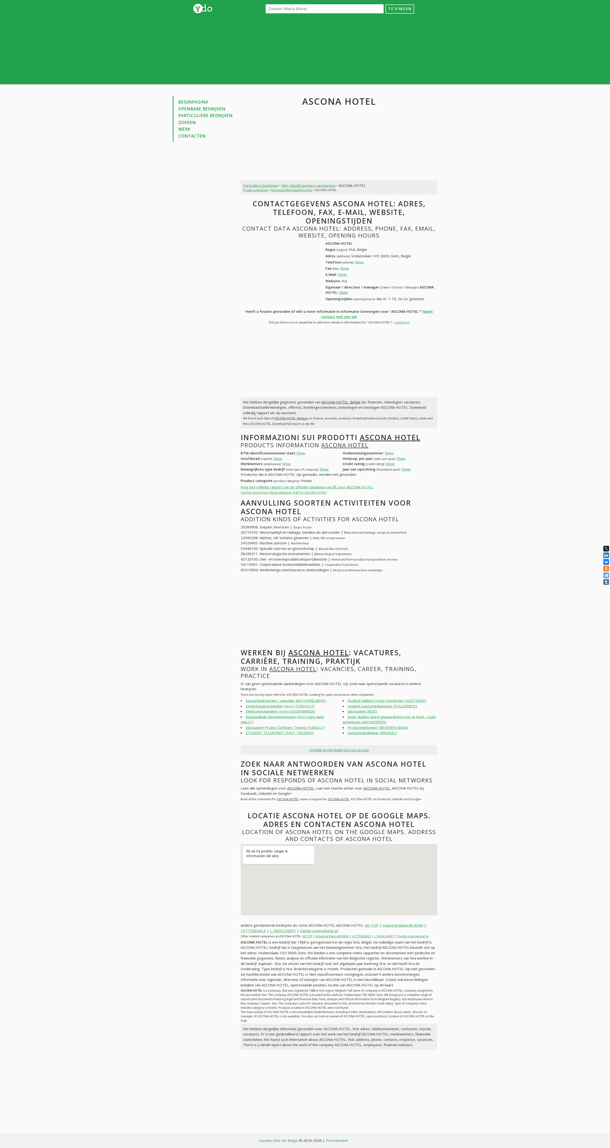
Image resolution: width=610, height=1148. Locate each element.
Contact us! (401, 322)
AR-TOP (371, 925)
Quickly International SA (319, 930)
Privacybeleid (337, 1140)
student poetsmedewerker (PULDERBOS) (382, 706)
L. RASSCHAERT (283, 930)
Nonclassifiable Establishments (291, 190)
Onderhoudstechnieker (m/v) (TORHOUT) (280, 706)
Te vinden (400, 8)
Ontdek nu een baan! (339, 749)
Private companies (255, 190)
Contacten (192, 136)
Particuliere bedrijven (205, 115)
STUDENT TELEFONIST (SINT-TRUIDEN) (280, 732)
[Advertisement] (339, 48)
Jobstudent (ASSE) (362, 711)
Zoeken (187, 122)
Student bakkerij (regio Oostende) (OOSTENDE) (387, 700)
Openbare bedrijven (201, 109)
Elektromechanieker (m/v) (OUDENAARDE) (280, 711)
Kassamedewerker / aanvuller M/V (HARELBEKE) (286, 700)
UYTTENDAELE (253, 930)
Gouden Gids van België (278, 1140)
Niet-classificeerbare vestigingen (308, 185)
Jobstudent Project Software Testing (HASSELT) (285, 727)
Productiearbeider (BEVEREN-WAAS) (378, 727)
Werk (184, 129)
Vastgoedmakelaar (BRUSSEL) (372, 732)
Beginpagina (193, 102)
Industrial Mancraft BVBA (402, 925)
